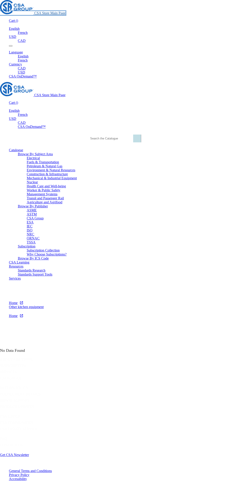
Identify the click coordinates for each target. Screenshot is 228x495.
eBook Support (14, 400)
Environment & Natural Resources (51, 170)
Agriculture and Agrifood (44, 202)
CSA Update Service (19, 429)
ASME (32, 210)
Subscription (13, 366)
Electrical (33, 158)
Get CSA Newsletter (14, 455)
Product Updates (17, 407)
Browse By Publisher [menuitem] (33, 206)
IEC (30, 226)
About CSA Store (16, 359)
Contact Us (11, 445)
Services (8, 372)
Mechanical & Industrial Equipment (52, 178)
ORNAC (33, 238)
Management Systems (42, 194)
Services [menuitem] (15, 278)
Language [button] (16, 52)
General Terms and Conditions (30, 471)
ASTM (32, 214)
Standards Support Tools (35, 274)
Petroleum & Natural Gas (44, 166)
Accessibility (18, 479)
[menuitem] (127, 158)
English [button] (14, 29)
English (23, 56)
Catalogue (11, 378)
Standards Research (31, 270)
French (23, 33)
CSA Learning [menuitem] (19, 262)
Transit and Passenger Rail (45, 198)
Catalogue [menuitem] (16, 150)
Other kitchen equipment (26, 307)
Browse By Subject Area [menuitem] (35, 154)
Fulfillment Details (20, 394)
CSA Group (35, 218)
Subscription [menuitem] (26, 246)
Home (13, 303)
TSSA (31, 242)
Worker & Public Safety (43, 190)
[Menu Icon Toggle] (10, 46)
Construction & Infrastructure (47, 174)
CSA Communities (16, 423)
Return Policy (14, 388)
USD (12, 37)
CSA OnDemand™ (23, 76)
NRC (30, 234)
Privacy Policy (19, 475)
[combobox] (113, 138)
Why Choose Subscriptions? (47, 254)
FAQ (3, 439)
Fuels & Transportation (43, 162)
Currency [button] (15, 64)
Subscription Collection (43, 250)
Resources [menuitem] (16, 266)
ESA (30, 222)
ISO (30, 230)
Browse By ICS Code (33, 258)
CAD (22, 41)
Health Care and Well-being (46, 186)
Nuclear (32, 182)
